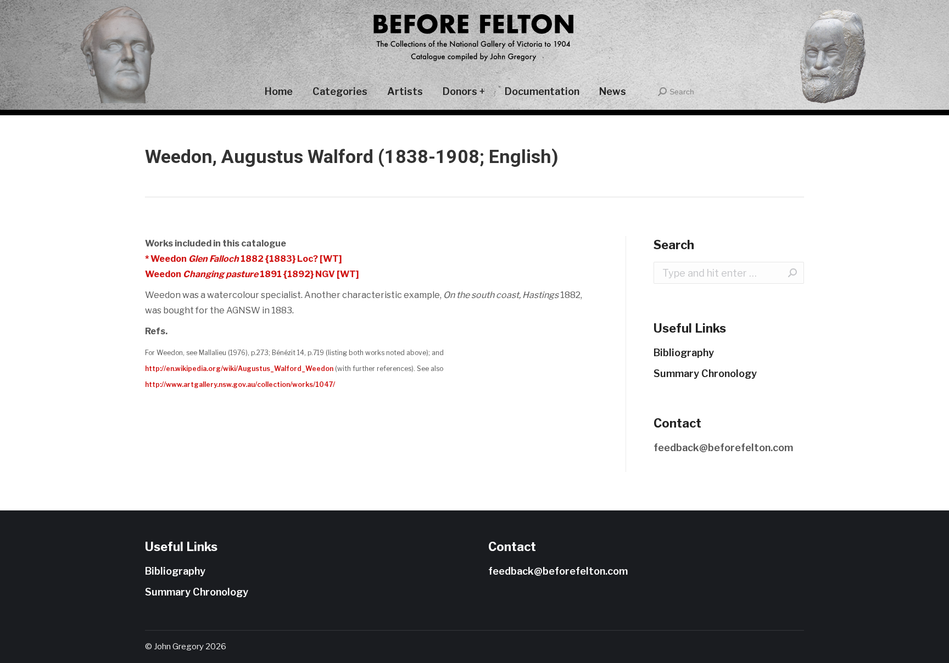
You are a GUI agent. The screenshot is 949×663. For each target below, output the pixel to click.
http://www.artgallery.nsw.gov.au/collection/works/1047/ (240, 384)
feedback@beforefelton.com (723, 447)
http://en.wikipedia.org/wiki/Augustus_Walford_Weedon (239, 368)
